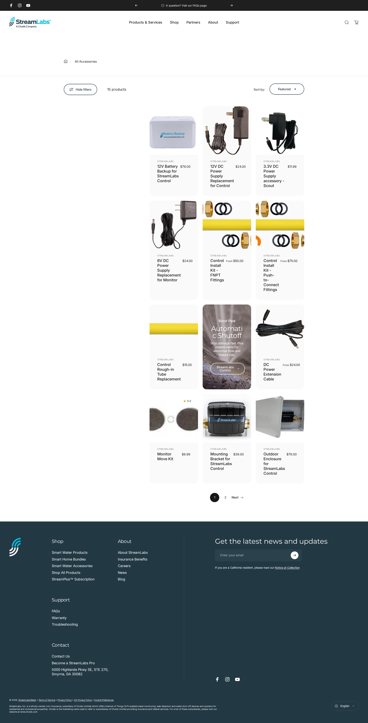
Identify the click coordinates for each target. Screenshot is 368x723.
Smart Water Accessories (72, 566)
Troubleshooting (65, 624)
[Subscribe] (294, 555)
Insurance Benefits (132, 559)
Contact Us (61, 656)
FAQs (56, 611)
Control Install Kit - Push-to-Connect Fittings (271, 275)
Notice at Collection (287, 567)
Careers (124, 566)
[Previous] (136, 5)
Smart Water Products (70, 552)
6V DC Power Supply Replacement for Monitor (169, 270)
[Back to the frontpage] (66, 61)
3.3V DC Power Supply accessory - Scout (273, 176)
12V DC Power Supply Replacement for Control (222, 176)
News (122, 573)
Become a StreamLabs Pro (73, 663)
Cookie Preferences (104, 700)
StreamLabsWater (27, 700)
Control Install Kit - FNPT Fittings (217, 270)
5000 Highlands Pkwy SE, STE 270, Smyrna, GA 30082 (80, 672)
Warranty (59, 618)
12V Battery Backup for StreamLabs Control (168, 173)
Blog (121, 579)
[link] (227, 368)
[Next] (231, 5)
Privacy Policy (65, 700)
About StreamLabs (133, 552)
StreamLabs (165, 161)
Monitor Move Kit (165, 456)
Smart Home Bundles (69, 559)
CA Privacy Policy (83, 700)
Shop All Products (66, 573)
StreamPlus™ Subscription (73, 579)
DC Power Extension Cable (272, 371)
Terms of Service (46, 700)
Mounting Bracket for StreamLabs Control (221, 461)
